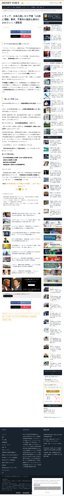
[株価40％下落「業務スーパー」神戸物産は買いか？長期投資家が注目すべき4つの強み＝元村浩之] (46, 149)
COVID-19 (25, 436)
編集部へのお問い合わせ (49, 411)
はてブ (24, 31)
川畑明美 (29, 448)
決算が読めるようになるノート (31, 452)
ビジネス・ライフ (26, 7)
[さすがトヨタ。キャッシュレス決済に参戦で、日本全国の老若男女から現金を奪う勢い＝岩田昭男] (7, 221)
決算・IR (42, 7)
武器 (17, 316)
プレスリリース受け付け (49, 413)
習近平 (32, 446)
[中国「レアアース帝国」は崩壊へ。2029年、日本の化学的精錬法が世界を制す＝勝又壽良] (46, 156)
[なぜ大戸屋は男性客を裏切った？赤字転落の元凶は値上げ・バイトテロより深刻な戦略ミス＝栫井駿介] (7, 233)
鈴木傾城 (27, 454)
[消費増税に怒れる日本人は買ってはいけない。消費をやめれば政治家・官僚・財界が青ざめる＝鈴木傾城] (7, 214)
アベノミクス (34, 450)
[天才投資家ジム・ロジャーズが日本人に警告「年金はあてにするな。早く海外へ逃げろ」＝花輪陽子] (7, 246)
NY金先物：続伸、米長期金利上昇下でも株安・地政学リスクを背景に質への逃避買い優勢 (53, 454)
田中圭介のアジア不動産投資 (8, 460)
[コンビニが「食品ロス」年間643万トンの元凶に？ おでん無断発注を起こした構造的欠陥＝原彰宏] (7, 227)
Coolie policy (37, 485)
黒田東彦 (30, 466)
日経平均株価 (32, 434)
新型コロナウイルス (32, 436)
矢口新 (35, 458)
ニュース (4, 7)
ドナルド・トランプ (33, 313)
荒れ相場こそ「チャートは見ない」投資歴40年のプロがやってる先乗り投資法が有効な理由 (52, 46)
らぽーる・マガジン (13, 313)
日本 (13, 316)
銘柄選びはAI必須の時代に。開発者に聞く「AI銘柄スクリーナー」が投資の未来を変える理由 (52, 17)
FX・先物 (12, 7)
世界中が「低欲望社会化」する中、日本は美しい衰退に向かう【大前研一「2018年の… (55, 349)
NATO (4, 313)
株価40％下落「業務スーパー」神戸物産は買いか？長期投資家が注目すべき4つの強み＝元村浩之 (56, 150)
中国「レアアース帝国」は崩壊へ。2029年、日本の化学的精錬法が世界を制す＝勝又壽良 (52, 38)
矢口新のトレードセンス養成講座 (9, 457)
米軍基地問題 (24, 316)
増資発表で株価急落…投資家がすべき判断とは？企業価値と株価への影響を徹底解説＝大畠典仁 (55, 187)
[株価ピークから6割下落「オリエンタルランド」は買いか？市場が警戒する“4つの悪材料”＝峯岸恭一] (46, 194)
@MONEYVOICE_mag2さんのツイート (53, 417)
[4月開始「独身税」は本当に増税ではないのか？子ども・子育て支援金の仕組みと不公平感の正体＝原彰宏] (46, 202)
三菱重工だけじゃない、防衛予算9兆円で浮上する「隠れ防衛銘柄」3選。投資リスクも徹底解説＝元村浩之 (56, 165)
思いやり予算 (6, 316)
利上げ (36, 434)
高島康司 (28, 450)
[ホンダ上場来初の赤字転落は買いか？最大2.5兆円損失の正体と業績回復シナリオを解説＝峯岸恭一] (46, 179)
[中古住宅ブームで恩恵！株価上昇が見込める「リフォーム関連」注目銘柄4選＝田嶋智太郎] (46, 142)
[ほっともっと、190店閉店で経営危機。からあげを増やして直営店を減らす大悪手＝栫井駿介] (7, 259)
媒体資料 (46, 408)
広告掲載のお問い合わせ (49, 410)
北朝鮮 (26, 442)
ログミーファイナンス (32, 462)
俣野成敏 (26, 466)
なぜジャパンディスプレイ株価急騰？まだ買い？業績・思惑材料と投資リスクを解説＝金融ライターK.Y (55, 212)
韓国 (9, 319)
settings (47, 492)
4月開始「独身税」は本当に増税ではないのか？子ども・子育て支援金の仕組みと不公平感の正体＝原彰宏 (56, 204)
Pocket (26, 36)
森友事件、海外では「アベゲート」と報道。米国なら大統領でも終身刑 (55, 291)
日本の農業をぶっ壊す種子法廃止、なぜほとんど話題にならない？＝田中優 (55, 365)
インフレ (28, 446)
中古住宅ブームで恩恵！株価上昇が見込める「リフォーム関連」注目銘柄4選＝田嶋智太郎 (56, 143)
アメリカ (23, 313)
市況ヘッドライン (6, 450)
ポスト (16, 36)
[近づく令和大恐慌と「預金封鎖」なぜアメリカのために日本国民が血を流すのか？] (7, 240)
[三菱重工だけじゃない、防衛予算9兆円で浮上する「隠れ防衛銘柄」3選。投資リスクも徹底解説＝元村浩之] (46, 163)
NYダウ (24, 434)
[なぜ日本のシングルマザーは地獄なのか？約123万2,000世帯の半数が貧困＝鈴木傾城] (7, 252)
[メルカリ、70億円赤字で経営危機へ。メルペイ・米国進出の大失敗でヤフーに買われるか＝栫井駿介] (7, 272)
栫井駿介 (32, 454)
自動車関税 (33, 316)
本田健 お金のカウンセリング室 (9, 467)
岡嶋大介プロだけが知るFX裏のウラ (10, 455)
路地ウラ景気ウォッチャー (8, 462)
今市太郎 (27, 458)
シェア (14, 31)
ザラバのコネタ (5, 470)
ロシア (30, 442)
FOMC (34, 466)
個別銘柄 (26, 464)
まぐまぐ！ (26, 476)
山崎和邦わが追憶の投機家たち (9, 452)
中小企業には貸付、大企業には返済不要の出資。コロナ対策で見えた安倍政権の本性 (55, 315)
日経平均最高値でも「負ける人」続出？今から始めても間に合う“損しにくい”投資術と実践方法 (53, 28)
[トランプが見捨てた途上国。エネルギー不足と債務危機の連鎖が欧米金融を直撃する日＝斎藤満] (46, 172)
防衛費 (4, 319)
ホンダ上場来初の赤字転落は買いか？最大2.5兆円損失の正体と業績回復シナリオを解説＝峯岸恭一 (55, 180)
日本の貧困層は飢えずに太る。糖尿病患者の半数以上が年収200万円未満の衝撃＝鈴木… (56, 340)
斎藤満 (38, 436)
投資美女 (4, 465)
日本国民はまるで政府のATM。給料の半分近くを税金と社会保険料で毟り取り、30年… (55, 323)
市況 (38, 7)
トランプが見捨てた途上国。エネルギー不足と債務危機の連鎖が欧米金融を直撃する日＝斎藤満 (55, 173)
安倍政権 (25, 438)
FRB (28, 434)
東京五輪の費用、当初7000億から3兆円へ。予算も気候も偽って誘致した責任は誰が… (56, 332)
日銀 (29, 456)
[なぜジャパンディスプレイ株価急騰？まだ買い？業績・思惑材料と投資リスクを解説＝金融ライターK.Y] (46, 211)
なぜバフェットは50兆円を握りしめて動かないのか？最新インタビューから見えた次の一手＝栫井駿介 (52, 54)
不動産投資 (18, 7)
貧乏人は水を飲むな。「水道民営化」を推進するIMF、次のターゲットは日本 (56, 307)
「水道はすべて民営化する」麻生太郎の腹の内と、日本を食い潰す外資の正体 (55, 357)
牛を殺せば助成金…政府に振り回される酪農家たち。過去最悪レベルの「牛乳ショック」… (55, 298)
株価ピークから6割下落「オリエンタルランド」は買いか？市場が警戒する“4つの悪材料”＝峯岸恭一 (55, 195)
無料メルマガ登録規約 (49, 384)
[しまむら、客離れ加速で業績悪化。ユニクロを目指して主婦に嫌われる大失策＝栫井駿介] (7, 265)
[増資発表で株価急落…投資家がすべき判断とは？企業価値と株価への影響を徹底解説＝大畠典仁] (46, 187)
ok (47, 488)
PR (2, 472)
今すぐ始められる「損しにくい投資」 (32, 3)
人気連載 (33, 7)
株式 (8, 7)
